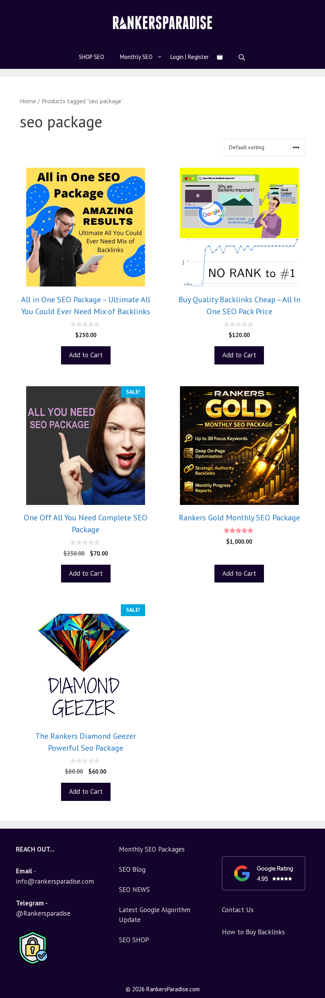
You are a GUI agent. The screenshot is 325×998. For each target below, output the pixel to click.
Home (28, 101)
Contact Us (238, 909)
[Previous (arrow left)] (14, 499)
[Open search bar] (243, 57)
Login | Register (189, 57)
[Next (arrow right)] (311, 499)
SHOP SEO (91, 57)
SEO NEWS (134, 889)
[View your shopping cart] (220, 57)
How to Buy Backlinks (253, 932)
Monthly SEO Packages (152, 849)
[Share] (316, 8)
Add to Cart (86, 355)
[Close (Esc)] (299, 8)
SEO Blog (132, 869)
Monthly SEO (136, 57)
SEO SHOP (134, 939)
